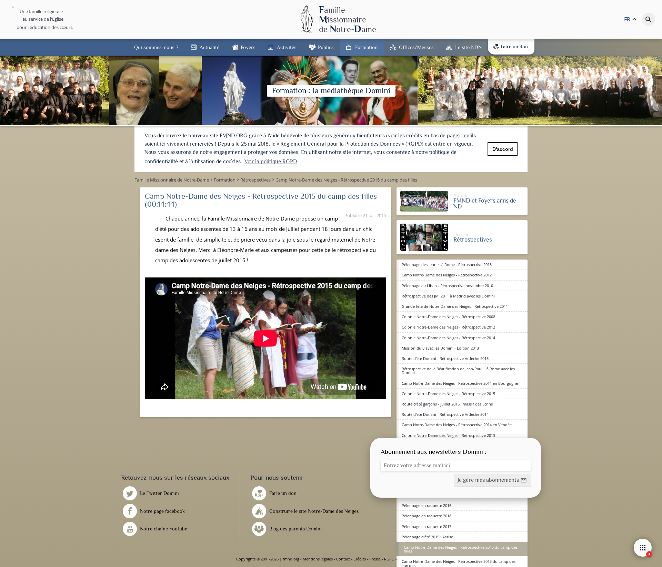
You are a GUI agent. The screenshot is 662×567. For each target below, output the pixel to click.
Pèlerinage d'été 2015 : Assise (427, 536)
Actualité (209, 47)
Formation (366, 47)
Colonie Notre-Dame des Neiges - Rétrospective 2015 (448, 393)
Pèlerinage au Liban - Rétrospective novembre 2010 (447, 285)
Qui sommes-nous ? (156, 47)
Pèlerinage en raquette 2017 (426, 526)
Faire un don (514, 46)
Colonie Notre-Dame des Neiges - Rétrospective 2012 (448, 327)
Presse (375, 558)
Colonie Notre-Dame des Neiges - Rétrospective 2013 (448, 435)
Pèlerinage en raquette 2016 (426, 505)
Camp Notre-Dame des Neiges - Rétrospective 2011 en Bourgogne (460, 383)
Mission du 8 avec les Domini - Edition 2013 (440, 348)
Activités (287, 47)
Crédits (359, 558)
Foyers (248, 47)
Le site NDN (468, 47)
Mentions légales (318, 558)
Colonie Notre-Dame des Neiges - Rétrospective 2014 (448, 337)
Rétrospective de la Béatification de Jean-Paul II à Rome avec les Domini (458, 370)
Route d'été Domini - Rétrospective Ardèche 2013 (445, 358)
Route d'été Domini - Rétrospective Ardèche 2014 (445, 414)
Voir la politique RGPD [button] (270, 161)
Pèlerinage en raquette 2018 (426, 515)
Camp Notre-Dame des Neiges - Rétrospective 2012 (447, 274)
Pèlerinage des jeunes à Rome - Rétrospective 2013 (447, 264)
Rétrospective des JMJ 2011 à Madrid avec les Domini (448, 296)
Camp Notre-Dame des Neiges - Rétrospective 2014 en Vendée (457, 424)
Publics (326, 47)
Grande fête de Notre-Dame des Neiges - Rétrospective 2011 (455, 306)
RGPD (389, 558)
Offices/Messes (416, 47)
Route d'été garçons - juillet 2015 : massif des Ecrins (447, 404)
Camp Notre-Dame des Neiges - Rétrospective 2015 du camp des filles (461, 549)
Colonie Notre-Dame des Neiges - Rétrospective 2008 (448, 316)
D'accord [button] (502, 149)
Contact (343, 558)
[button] (492, 480)
